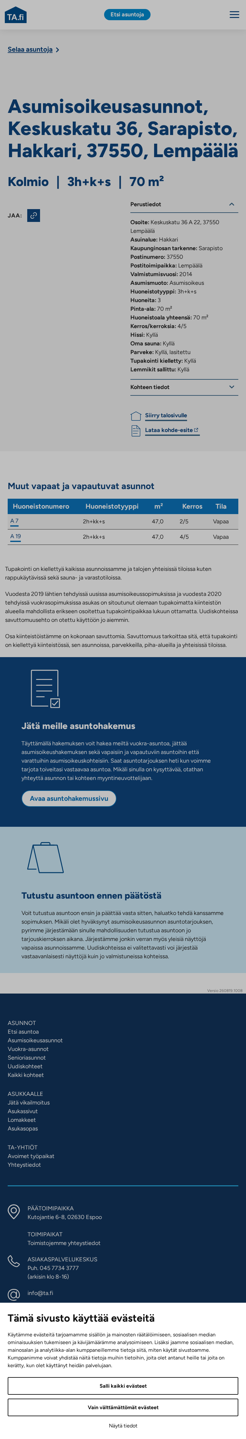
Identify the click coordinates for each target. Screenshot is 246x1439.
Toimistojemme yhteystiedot (64, 1243)
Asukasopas (23, 1128)
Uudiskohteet (25, 1066)
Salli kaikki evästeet (123, 1386)
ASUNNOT (22, 1023)
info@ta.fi (40, 1293)
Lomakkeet (22, 1119)
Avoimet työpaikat (31, 1156)
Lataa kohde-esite (169, 431)
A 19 (15, 536)
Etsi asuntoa (23, 1031)
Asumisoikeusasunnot (35, 1040)
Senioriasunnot (27, 1057)
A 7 (14, 520)
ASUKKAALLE (25, 1093)
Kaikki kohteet (26, 1075)
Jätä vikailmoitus (29, 1102)
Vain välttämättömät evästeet (123, 1407)
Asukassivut (23, 1111)
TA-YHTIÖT (22, 1147)
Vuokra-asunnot (28, 1049)
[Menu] (234, 14)
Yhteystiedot (24, 1164)
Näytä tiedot (123, 1426)
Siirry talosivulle (166, 415)
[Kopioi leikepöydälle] (33, 215)
